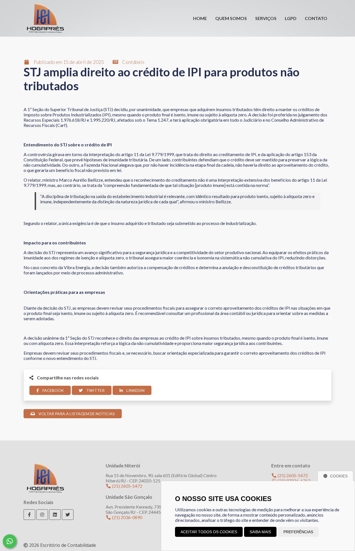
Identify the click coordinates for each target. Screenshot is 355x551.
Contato (316, 18)
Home (200, 18)
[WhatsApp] (10, 541)
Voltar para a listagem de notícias (76, 413)
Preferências (298, 532)
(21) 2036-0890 (126, 517)
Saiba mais (260, 532)
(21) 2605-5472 (126, 486)
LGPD (290, 18)
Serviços (266, 18)
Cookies (339, 476)
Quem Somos (231, 18)
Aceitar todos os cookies (209, 532)
